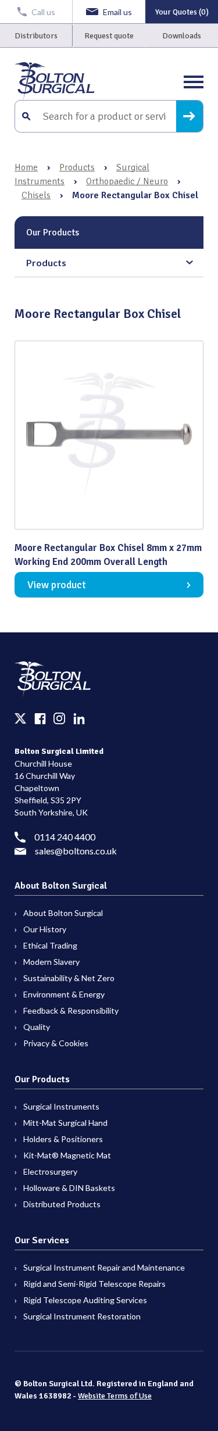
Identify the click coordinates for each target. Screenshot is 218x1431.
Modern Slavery (51, 962)
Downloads (181, 36)
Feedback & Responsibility (71, 1010)
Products (77, 167)
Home (26, 167)
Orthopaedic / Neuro (127, 181)
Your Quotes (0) (182, 12)
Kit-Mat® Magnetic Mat (67, 1155)
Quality (36, 1027)
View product (56, 584)
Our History (44, 929)
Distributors (36, 36)
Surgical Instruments (61, 1106)
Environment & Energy (64, 994)
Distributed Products (62, 1204)
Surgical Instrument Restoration (82, 1316)
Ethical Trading (50, 945)
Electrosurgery (50, 1171)
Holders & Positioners (63, 1139)
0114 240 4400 (64, 836)
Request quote (109, 36)
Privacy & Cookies (55, 1043)
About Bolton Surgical (63, 913)
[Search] (189, 116)
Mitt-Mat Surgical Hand (65, 1123)
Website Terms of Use (115, 1396)
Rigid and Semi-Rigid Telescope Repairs (94, 1284)
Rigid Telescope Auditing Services (85, 1300)
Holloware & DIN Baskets (69, 1188)
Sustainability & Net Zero (69, 978)
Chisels (36, 195)
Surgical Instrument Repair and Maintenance (104, 1267)
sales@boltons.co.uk (76, 850)
